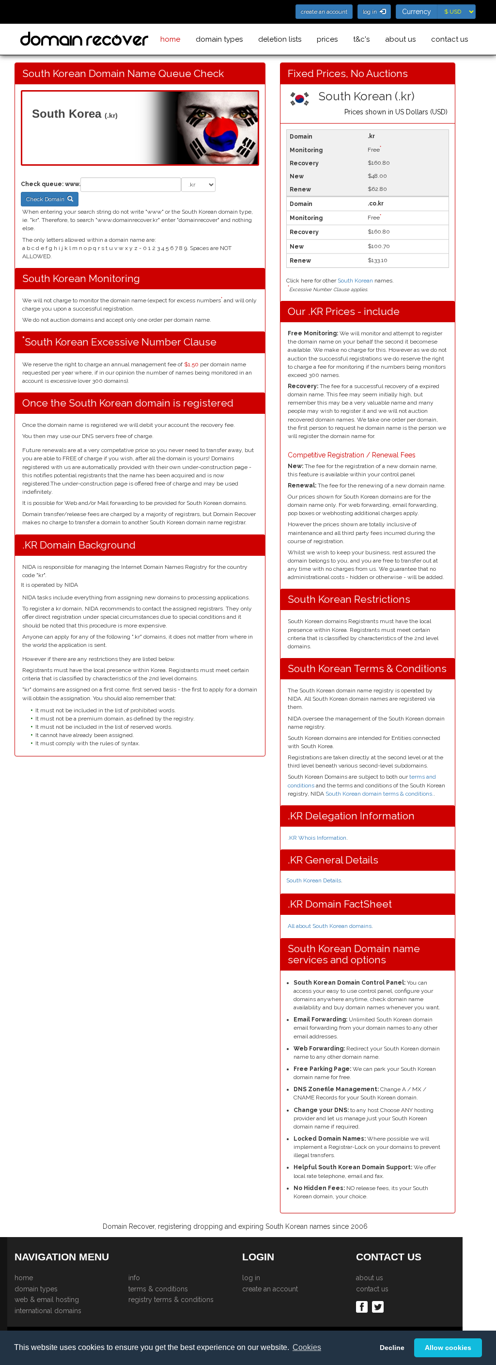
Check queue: (42, 184)
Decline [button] (392, 1347)
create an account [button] (324, 11)
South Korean (355, 280)
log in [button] (371, 11)
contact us (449, 39)
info (134, 1278)
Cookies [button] (307, 1347)
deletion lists (279, 39)
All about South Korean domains (330, 926)
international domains (48, 1311)
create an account (270, 1289)
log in (251, 1278)
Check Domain (46, 199)
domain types (219, 39)
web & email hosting (47, 1299)
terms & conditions (158, 1289)
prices (327, 39)
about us (400, 39)
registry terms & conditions (171, 1299)
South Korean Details (313, 880)
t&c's (361, 39)
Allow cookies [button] (448, 1347)
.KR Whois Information (317, 837)
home (170, 39)
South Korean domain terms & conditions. (379, 793)
